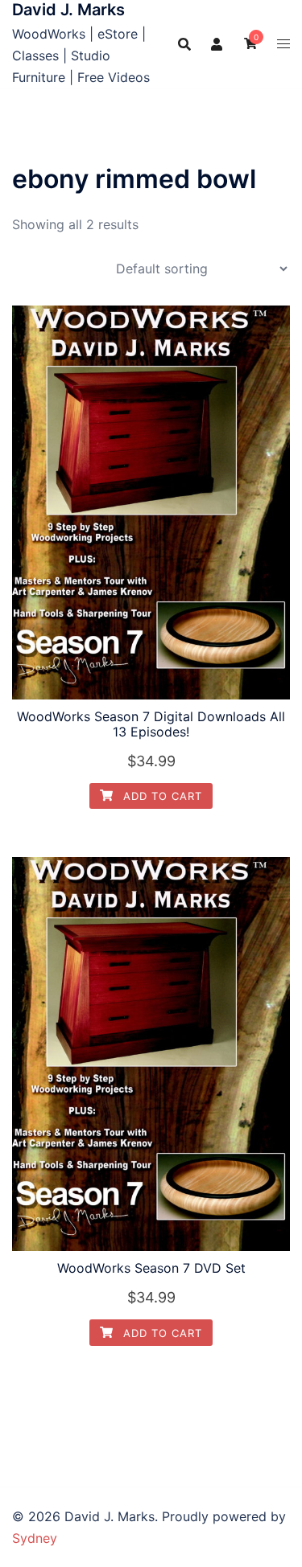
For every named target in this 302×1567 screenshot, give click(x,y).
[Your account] (217, 44)
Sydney (34, 1538)
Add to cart (160, 796)
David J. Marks (68, 9)
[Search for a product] (184, 44)
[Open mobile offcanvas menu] (283, 44)
